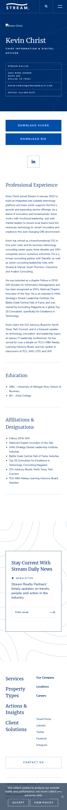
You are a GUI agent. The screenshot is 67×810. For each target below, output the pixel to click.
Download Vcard (33, 125)
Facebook (41, 738)
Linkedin (40, 725)
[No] (62, 797)
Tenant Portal (43, 719)
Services (15, 678)
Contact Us (33, 762)
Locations (42, 686)
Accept (18, 802)
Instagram (41, 745)
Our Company (45, 677)
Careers (41, 696)
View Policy (44, 802)
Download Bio (33, 139)
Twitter (40, 732)
